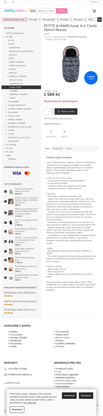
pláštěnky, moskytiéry (18, 94)
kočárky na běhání (16, 62)
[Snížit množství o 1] (53, 113)
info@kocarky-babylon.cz (20, 374)
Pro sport (9, 152)
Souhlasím (86, 395)
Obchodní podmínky (65, 377)
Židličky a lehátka (15, 119)
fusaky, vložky (15, 87)
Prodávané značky (64, 368)
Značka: (56, 39)
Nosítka (11, 130)
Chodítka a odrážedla (17, 123)
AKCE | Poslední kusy (14, 33)
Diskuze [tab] (68, 148)
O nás (59, 371)
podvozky (13, 73)
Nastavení (17, 409)
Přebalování (15, 340)
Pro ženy (9, 148)
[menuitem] (14, 19)
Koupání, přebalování (17, 105)
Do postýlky (13, 112)
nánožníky (14, 91)
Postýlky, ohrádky (18, 337)
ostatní (12, 98)
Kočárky (11, 44)
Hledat (61, 11)
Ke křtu (11, 40)
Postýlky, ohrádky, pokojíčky (19, 108)
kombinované (14, 47)
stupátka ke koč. (16, 83)
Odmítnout (69, 395)
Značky (8, 155)
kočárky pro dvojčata (17, 65)
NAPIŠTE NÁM (13, 383)
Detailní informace (51, 124)
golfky (11, 58)
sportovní (13, 55)
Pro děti (8, 37)
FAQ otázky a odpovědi (67, 374)
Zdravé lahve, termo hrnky (19, 137)
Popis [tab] (47, 148)
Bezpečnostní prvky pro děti (19, 126)
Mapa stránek (62, 386)
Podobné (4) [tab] (57, 148)
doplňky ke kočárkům (18, 76)
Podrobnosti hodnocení (77, 37)
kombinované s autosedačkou (21, 51)
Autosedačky (13, 101)
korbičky (12, 69)
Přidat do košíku (68, 111)
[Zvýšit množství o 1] (53, 110)
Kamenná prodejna (65, 383)
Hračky (11, 134)
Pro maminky (10, 144)
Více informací (29, 402)
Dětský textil (13, 141)
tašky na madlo (16, 80)
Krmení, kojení (14, 116)
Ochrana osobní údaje (66, 380)
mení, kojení (63, 337)
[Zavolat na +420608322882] (8, 2)
